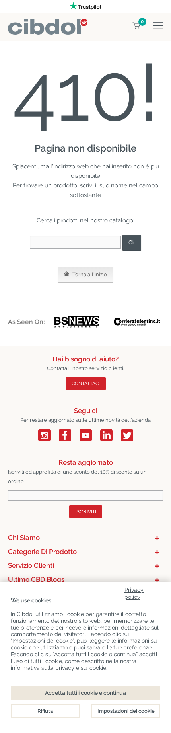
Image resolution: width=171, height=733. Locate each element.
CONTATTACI (86, 383)
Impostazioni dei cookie (126, 711)
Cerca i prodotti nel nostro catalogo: (85, 220)
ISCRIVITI (85, 512)
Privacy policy (134, 592)
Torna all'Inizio (89, 274)
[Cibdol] (47, 23)
